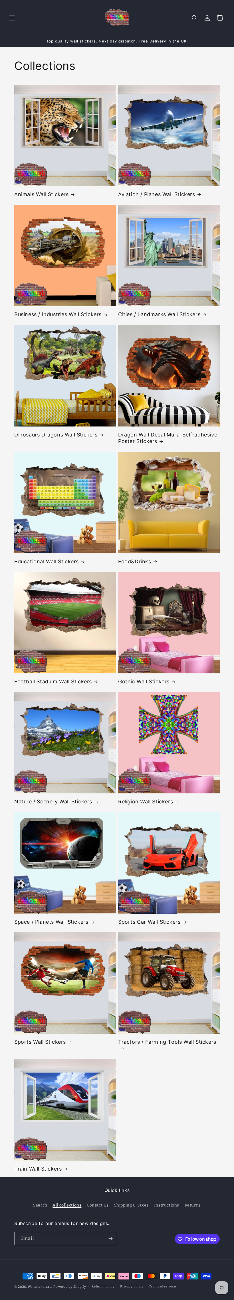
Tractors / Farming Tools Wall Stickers (167, 1042)
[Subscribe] (110, 1238)
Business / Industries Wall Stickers (58, 314)
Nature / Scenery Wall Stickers (53, 802)
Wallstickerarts (40, 1287)
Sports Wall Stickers (40, 1042)
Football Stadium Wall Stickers (53, 681)
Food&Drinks (134, 561)
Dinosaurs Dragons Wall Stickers (56, 435)
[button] (12, 18)
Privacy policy (132, 1286)
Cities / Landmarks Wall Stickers (159, 314)
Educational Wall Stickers (46, 561)
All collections (67, 1205)
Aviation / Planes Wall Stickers (156, 194)
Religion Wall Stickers (145, 802)
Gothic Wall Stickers (144, 681)
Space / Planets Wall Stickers (51, 922)
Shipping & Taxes (131, 1205)
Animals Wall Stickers (41, 194)
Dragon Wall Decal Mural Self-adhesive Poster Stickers (167, 438)
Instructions (166, 1205)
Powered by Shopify (69, 1287)
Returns (193, 1205)
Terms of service (162, 1286)
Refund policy (103, 1286)
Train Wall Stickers (38, 1169)
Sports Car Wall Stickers (149, 922)
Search (40, 1205)
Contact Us (98, 1205)
